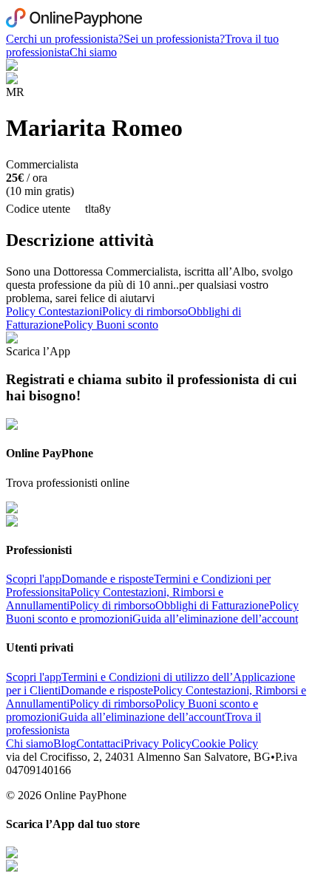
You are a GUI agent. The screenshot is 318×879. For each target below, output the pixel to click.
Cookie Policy (225, 743)
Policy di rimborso (145, 311)
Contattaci (100, 743)
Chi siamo (93, 52)
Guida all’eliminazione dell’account (215, 618)
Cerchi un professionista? (65, 39)
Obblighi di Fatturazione (212, 605)
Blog (64, 743)
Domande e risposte (107, 578)
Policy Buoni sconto (111, 324)
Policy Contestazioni (54, 311)
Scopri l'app (33, 578)
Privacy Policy (158, 743)
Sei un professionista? (174, 39)
